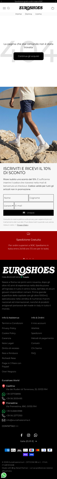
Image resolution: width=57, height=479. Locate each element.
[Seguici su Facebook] (21, 435)
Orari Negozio (9, 371)
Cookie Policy (9, 333)
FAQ (33, 353)
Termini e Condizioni (12, 323)
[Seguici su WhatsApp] (35, 435)
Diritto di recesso (10, 348)
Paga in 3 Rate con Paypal (11, 365)
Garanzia (6, 338)
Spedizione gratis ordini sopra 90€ (28, 1)
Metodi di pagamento (42, 338)
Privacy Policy (22, 225)
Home (18, 14)
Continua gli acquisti (28, 56)
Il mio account (38, 323)
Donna (28, 14)
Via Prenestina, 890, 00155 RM (21, 406)
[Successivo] (56, 1)
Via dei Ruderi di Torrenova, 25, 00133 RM (26, 389)
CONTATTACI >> (10, 426)
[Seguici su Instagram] (28, 435)
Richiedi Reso (9, 358)
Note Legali (8, 343)
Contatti (35, 343)
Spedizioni (36, 333)
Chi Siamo (36, 348)
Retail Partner (22, 468)
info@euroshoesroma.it (18, 420)
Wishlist (35, 328)
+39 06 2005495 (14, 398)
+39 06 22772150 (14, 415)
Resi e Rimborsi (10, 353)
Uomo (38, 14)
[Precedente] (1, 1)
